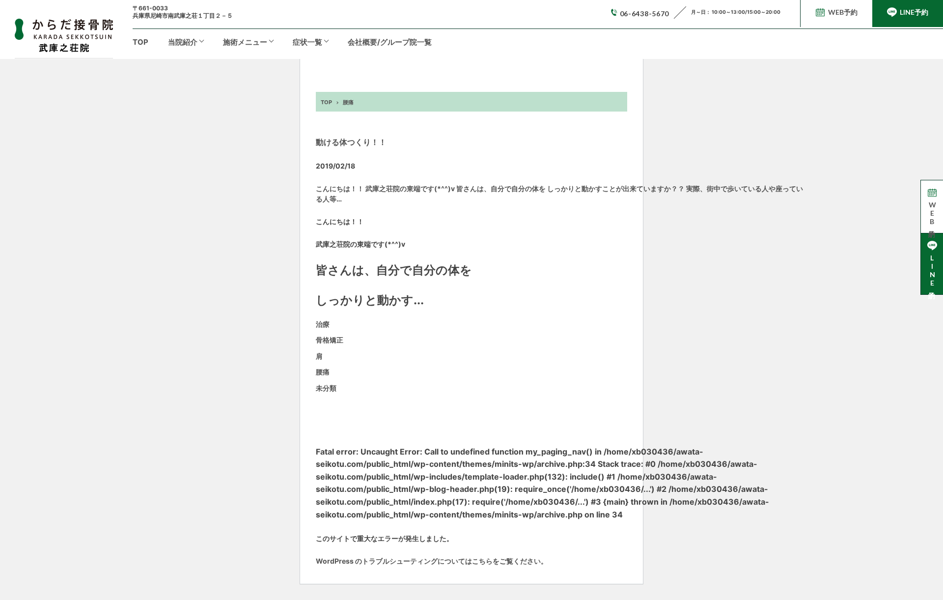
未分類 (326, 388)
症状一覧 (307, 42)
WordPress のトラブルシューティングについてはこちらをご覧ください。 (432, 561)
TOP (140, 42)
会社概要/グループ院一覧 (390, 42)
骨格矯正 (329, 340)
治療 (323, 324)
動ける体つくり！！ (351, 142)
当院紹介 (182, 42)
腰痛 (323, 372)
